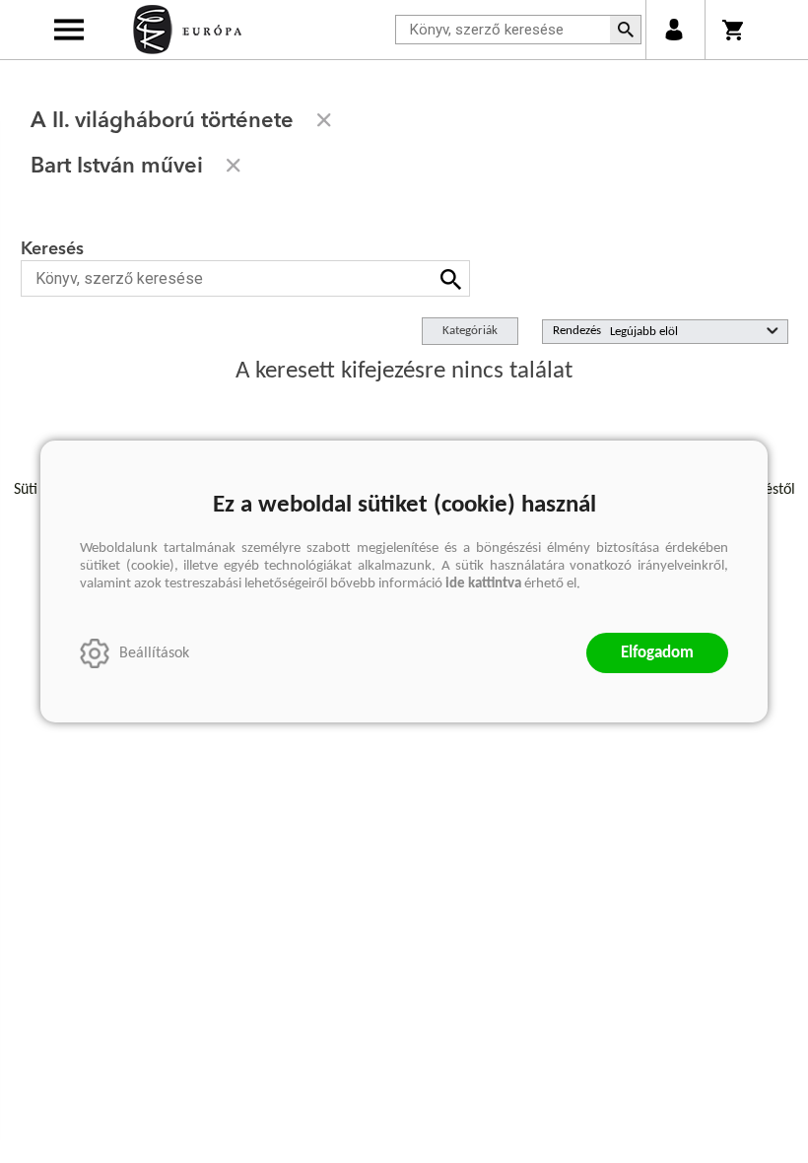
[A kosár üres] (735, 29)
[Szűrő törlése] (324, 120)
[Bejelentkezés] (673, 29)
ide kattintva (483, 584)
